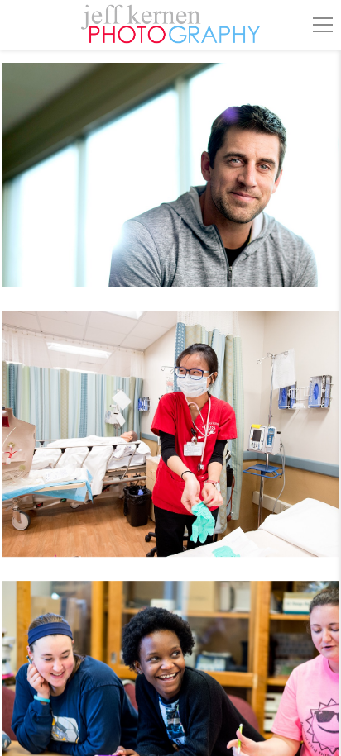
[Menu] (322, 24)
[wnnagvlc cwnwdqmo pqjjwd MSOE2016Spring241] (170, 444)
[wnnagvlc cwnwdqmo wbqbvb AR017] (170, 185)
